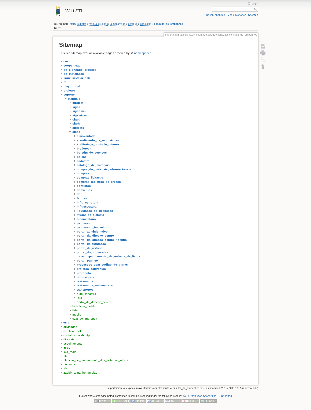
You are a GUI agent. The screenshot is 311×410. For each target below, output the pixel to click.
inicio (66, 347)
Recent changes (215, 15)
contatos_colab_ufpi (76, 335)
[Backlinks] (263, 59)
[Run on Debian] (190, 400)
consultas (145, 23)
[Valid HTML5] (155, 400)
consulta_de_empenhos (168, 23)
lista (79, 297)
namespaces (142, 53)
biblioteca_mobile (84, 306)
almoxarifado (117, 23)
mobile (76, 314)
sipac (105, 23)
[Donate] (120, 400)
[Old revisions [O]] (263, 52)
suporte (81, 23)
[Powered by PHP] (137, 400)
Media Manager (236, 15)
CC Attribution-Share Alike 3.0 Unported (209, 396)
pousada (69, 364)
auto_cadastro (86, 293)
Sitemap (253, 15)
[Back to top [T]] (263, 66)
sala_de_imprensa (84, 318)
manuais (94, 23)
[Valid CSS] (173, 400)
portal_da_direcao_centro (94, 302)
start (72, 23)
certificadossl (72, 331)
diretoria (68, 339)
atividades (70, 326)
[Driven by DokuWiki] (208, 400)
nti (65, 356)
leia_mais (69, 351)
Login (255, 3)
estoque (133, 23)
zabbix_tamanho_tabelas (80, 372)
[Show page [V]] (263, 46)
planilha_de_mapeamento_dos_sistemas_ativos (95, 360)
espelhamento (73, 343)
